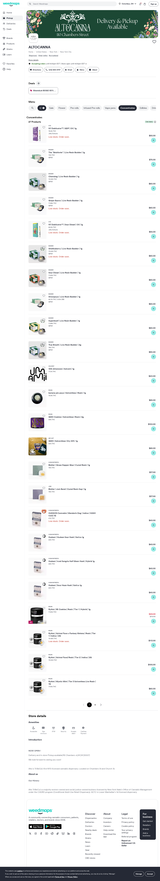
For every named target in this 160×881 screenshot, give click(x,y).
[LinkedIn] (68, 833)
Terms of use (127, 818)
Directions (37, 70)
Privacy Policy (73, 877)
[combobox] (73, 4)
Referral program (129, 836)
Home (30, 52)
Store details (33, 60)
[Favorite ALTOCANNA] (154, 41)
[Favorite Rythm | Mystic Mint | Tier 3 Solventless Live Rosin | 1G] (44, 680)
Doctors (88, 826)
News (87, 842)
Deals (33, 84)
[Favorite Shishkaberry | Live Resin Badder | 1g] (44, 248)
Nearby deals (91, 830)
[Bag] (145, 4)
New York (53, 52)
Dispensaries (91, 818)
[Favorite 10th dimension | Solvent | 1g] (44, 368)
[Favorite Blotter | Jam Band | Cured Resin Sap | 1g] (44, 488)
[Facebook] (41, 833)
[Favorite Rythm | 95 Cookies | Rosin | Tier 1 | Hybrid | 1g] (44, 608)
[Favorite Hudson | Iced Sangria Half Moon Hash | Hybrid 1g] (44, 560)
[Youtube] (46, 833)
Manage (139, 874)
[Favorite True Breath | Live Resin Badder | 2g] (44, 344)
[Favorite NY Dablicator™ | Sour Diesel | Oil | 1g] (44, 224)
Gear (87, 850)
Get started (148, 821)
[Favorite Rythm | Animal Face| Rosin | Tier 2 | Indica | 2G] (44, 656)
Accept (150, 874)
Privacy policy (128, 822)
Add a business (146, 834)
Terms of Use (59, 877)
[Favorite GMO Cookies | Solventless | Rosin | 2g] (44, 416)
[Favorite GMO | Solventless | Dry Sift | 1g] (44, 440)
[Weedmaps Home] (11, 4)
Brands (88, 834)
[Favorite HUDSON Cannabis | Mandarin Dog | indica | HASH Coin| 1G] (44, 512)
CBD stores (90, 858)
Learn (87, 846)
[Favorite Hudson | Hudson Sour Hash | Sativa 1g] (44, 536)
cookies (20, 871)
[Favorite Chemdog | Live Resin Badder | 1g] (44, 175)
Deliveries (89, 822)
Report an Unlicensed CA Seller (128, 843)
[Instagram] (35, 833)
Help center (108, 830)
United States (41, 52)
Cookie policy (128, 826)
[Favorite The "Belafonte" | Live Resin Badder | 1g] (44, 151)
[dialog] (80, 874)
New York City (65, 52)
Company (107, 818)
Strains (88, 838)
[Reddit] (52, 833)
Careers (106, 826)
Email (70, 70)
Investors (107, 822)
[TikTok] (57, 833)
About (94, 70)
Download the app (109, 835)
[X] (30, 833)
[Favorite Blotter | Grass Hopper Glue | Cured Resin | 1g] (44, 464)
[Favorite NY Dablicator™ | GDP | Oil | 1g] (44, 127)
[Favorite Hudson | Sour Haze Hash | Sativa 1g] (44, 584)
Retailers (146, 825)
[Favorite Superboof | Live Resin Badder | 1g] (44, 320)
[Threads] (74, 833)
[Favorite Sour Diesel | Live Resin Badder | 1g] (44, 272)
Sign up (153, 4)
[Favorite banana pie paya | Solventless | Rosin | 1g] (44, 392)
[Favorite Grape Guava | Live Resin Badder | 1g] (44, 199)
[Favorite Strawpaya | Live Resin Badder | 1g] (44, 296)
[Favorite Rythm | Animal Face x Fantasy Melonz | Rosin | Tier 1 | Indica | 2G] (44, 632)
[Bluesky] (63, 833)
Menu (82, 70)
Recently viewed (92, 854)
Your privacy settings (127, 831)
